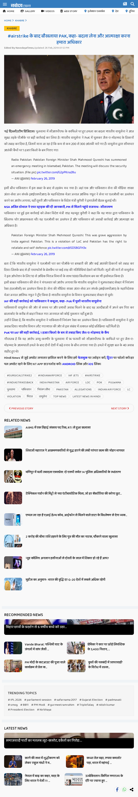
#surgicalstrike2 (19, 375)
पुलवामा (11, 389)
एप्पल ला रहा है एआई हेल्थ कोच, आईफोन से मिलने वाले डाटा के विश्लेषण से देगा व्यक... (76, 515)
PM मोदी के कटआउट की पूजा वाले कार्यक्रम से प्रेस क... (45, 665)
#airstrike (92, 375)
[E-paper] (125, 4)
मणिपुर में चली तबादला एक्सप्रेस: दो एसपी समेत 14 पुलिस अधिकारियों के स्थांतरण (73, 472)
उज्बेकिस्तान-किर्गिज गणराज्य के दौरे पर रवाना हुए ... (104, 778)
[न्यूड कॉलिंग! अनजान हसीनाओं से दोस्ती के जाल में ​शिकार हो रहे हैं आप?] (13, 566)
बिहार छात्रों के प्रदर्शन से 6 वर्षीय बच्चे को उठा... (36, 627)
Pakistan (62, 389)
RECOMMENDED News (23, 615)
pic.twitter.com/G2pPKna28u (56, 172)
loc (87, 382)
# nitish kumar (105, 704)
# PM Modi (38, 704)
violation (14, 396)
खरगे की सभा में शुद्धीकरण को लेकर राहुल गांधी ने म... (42, 760)
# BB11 (24, 704)
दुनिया (132, 11)
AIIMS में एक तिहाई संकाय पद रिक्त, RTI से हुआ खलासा (58, 427)
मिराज (30, 396)
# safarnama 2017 (65, 699)
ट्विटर (110, 357)
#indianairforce (50, 375)
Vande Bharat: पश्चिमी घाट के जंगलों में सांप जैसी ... (44, 647)
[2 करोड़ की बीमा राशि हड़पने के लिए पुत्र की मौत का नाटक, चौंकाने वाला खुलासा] (13, 545)
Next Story (119, 408)
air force (72, 382)
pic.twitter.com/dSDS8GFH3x (67, 247)
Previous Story (22, 408)
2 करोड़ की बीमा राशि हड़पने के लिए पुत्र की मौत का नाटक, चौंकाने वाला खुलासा (72, 536)
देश (116, 11)
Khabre (19, 20)
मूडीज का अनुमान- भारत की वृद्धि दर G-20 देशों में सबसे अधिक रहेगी (65, 579)
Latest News (15, 728)
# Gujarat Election (91, 699)
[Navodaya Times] (21, 5)
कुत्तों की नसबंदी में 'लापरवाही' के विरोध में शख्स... (105, 665)
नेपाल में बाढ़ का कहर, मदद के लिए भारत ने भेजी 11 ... (42, 778)
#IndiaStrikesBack (20, 382)
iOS (90, 364)
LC (128, 389)
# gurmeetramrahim (61, 704)
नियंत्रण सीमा (44, 389)
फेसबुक (83, 357)
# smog (13, 704)
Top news (59, 396)
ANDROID (68, 364)
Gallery (30, 11)
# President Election (21, 709)
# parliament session (37, 699)
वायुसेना (43, 396)
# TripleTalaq (85, 704)
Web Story (70, 11)
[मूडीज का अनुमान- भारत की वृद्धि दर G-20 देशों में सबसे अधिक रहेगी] (13, 588)
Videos (49, 11)
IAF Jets (73, 375)
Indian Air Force (109, 389)
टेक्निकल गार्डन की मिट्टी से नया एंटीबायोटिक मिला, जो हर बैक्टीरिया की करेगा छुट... (74, 493)
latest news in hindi (87, 396)
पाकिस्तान (26, 389)
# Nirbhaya (44, 709)
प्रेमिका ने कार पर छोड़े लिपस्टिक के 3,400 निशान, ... (106, 647)
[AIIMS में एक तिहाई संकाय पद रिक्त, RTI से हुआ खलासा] (13, 436)
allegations (83, 389)
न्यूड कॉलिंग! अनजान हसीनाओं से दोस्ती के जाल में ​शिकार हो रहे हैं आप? (67, 558)
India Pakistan (49, 382)
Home (10, 11)
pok (99, 382)
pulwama (114, 382)
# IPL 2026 (15, 699)
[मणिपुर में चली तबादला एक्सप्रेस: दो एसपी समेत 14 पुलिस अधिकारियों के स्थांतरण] (13, 480)
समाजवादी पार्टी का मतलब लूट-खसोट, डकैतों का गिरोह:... (44, 740)
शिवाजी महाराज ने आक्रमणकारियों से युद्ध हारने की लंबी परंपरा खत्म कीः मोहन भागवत (75, 450)
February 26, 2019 (43, 178)
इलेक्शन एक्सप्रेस (96, 11)
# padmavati (113, 699)
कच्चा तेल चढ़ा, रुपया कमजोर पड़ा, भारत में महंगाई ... (104, 760)
